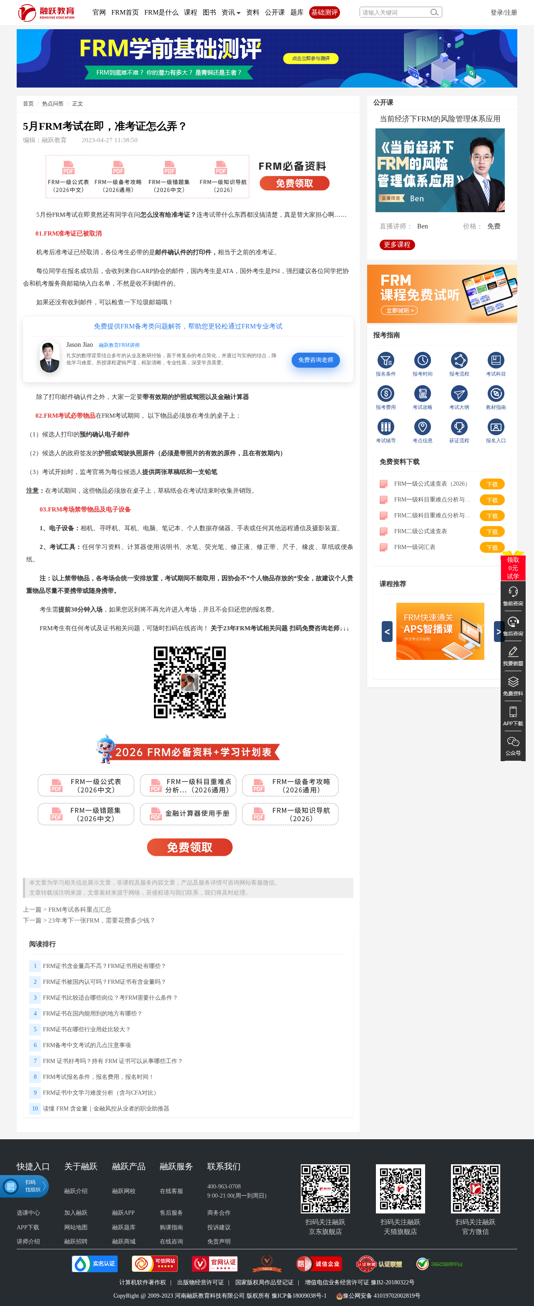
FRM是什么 (161, 12)
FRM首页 (125, 12)
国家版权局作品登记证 (264, 1282)
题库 (297, 12)
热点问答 (53, 103)
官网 (99, 12)
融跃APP (123, 1213)
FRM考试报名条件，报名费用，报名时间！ (98, 1077)
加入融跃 (76, 1213)
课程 (190, 12)
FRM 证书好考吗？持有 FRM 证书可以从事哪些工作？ (113, 1061)
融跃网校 (124, 1191)
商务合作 (219, 1213)
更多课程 (397, 244)
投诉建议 (219, 1227)
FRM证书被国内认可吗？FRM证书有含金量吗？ (104, 982)
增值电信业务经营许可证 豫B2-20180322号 (360, 1282)
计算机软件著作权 (142, 1282)
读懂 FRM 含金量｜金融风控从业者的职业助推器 (106, 1108)
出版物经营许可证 (200, 1282)
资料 (252, 12)
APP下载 (28, 1227)
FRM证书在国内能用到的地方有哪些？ (93, 1013)
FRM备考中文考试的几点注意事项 (87, 1045)
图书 (209, 12)
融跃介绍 (76, 1191)
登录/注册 (504, 12)
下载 (492, 484)
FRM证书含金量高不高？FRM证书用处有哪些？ (104, 966)
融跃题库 (124, 1227)
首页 (28, 103)
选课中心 (28, 1213)
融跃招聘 (76, 1241)
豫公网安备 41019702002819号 (382, 1296)
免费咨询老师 (315, 360)
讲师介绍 (28, 1241)
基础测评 (324, 12)
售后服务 (171, 1213)
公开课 (275, 12)
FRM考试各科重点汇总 (79, 909)
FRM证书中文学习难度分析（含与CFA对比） (101, 1093)
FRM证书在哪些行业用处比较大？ (87, 1029)
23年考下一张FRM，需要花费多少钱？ (102, 920)
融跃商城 (124, 1241)
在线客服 (171, 1191)
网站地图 (76, 1227)
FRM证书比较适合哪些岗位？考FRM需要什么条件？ (110, 998)
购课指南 (171, 1227)
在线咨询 (171, 1241)
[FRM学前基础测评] (267, 57)
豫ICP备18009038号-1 (299, 1296)
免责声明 (219, 1241)
